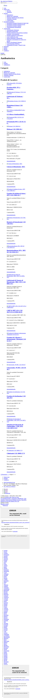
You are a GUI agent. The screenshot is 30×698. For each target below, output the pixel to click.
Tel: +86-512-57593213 (6, 1)
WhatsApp (5, 505)
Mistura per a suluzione (12, 16)
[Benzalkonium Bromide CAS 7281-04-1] (16, 219)
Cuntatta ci (6, 50)
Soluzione (6, 46)
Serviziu (9, 10)
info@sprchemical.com (9, 482)
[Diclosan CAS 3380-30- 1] (13, 126)
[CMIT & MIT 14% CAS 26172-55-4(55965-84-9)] (16, 307)
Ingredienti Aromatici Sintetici (14, 26)
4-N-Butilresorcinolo (6, 498)
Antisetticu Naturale (11, 19)
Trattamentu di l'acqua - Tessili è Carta (16, 45)
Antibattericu (10, 15)
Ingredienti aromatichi (9, 21)
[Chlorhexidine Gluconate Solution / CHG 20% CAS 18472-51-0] (16, 421)
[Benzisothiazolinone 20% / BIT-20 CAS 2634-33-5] (16, 247)
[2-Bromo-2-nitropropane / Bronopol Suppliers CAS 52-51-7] (16, 334)
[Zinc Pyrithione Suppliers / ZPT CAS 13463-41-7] (16, 190)
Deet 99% (23, 500)
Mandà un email (4, 504)
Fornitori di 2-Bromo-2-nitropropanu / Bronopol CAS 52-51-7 (16, 339)
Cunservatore (10, 20)
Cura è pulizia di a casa (12, 37)
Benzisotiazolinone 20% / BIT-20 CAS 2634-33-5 (16, 251)
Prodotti (6, 13)
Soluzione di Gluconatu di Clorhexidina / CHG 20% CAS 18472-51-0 (15, 426)
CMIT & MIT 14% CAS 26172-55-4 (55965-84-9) (14, 311)
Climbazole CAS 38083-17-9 (16, 453)
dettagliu (13, 161)
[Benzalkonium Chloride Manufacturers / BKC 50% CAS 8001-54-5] (16, 277)
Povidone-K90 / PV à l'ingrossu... (13, 88)
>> (8, 474)
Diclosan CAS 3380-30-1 (14, 129)
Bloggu (5, 49)
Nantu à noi (6, 9)
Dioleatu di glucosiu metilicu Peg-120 (10, 501)
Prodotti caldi (8, 497)
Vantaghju (9, 12)
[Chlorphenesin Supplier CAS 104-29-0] (16, 393)
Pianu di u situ (15, 497)
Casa (5, 8)
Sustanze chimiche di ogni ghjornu (15, 17)
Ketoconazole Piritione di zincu (13, 500)
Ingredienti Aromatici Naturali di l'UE (16, 24)
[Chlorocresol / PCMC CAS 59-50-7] (16, 364)
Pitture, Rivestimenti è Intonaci (14, 42)
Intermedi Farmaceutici (12, 31)
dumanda (9, 161)
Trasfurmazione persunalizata (14, 27)
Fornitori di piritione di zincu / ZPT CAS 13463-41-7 (16, 194)
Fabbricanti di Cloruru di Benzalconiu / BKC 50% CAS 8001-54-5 (16, 282)
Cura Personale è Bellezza (13, 43)
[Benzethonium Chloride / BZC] (14, 163)
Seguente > (5, 474)
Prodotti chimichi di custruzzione (15, 35)
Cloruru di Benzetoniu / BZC (16, 167)
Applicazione (7, 28)
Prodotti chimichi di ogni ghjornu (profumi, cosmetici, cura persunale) (17, 33)
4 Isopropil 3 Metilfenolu (17, 498)
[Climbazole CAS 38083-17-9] (14, 450)
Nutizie (5, 47)
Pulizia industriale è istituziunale (14, 38)
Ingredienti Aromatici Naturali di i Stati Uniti (17, 23)
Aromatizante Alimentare (13, 30)
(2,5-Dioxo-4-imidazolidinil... (16, 114)
